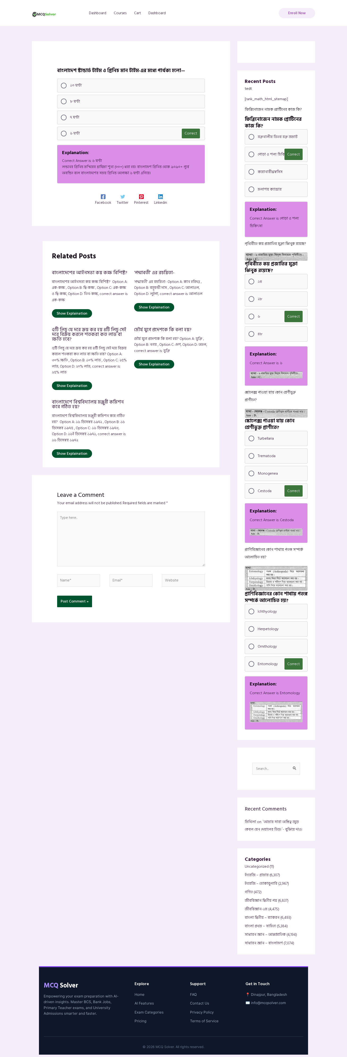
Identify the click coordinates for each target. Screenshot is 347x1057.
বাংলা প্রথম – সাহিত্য (260, 926)
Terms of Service (204, 1021)
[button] (297, 13)
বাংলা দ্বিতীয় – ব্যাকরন (262, 917)
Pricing (140, 1021)
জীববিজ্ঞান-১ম (256, 909)
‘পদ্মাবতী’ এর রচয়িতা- (154, 273)
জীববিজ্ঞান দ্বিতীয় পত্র (261, 900)
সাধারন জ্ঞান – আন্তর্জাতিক (265, 934)
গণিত (249, 892)
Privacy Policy (202, 1012)
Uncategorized (257, 866)
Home (139, 994)
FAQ (193, 994)
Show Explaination (72, 313)
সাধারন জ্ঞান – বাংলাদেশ (264, 943)
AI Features (144, 1003)
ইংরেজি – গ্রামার (257, 875)
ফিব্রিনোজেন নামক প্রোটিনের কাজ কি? (273, 109)
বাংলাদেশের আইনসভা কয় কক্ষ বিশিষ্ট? (89, 273)
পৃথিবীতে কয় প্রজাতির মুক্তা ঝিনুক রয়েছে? (275, 244)
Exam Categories (149, 1012)
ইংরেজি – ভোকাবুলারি (261, 883)
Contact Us (199, 1003)
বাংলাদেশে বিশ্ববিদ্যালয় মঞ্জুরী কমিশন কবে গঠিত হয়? (88, 404)
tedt (248, 89)
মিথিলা (250, 822)
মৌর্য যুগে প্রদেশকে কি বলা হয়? (162, 330)
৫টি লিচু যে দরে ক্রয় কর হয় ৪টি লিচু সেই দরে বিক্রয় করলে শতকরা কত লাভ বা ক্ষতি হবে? (89, 334)
